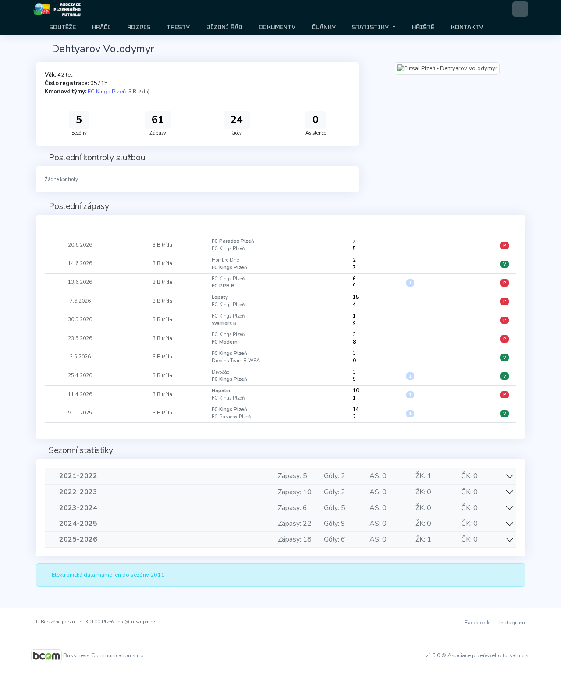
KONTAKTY (466, 27)
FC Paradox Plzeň (233, 241)
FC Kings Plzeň (107, 92)
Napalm (221, 390)
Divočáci (221, 372)
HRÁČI (100, 27)
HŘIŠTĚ (422, 27)
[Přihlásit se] (520, 9)
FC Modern (225, 342)
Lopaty (220, 297)
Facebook (476, 623)
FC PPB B (223, 286)
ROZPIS (137, 27)
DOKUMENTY (276, 27)
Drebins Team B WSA (236, 361)
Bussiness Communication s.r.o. (104, 655)
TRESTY (177, 27)
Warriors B (224, 323)
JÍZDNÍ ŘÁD (223, 27)
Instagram (511, 623)
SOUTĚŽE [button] (61, 27)
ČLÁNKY (323, 27)
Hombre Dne (225, 260)
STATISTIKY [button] (370, 27)
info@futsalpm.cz (135, 622)
